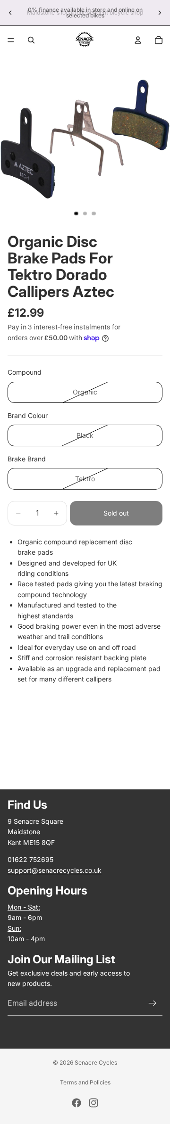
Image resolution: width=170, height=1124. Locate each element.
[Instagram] (93, 1102)
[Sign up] (152, 1003)
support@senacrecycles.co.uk (55, 870)
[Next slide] (159, 12)
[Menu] (11, 40)
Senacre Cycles (96, 1062)
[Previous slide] (10, 12)
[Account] (138, 40)
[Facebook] (76, 1102)
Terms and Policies (85, 1082)
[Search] (31, 40)
